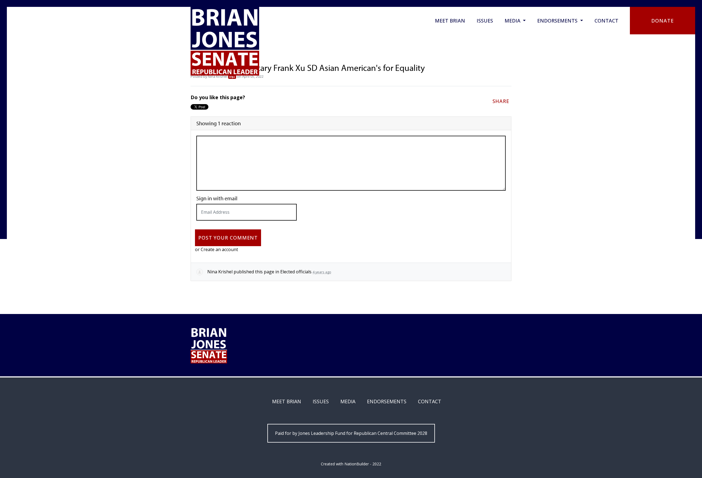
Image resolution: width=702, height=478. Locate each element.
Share (500, 101)
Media (513, 20)
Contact (606, 20)
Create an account (219, 249)
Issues (485, 20)
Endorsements (558, 20)
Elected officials (296, 272)
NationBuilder (356, 463)
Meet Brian (450, 20)
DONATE (662, 20)
